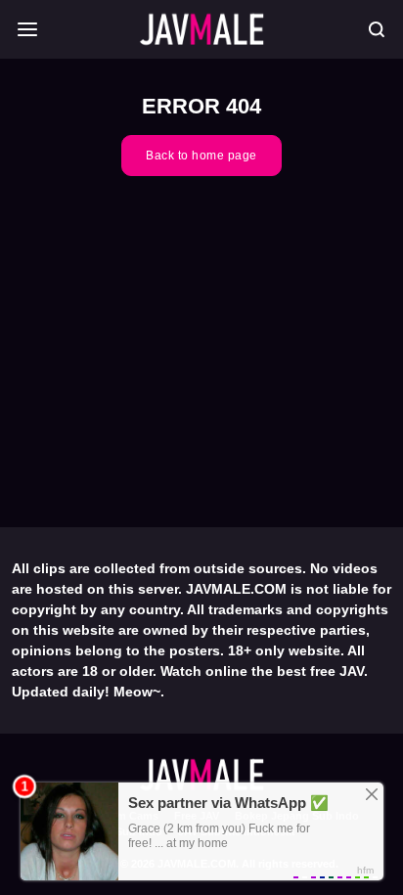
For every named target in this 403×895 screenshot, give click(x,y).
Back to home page (201, 155)
